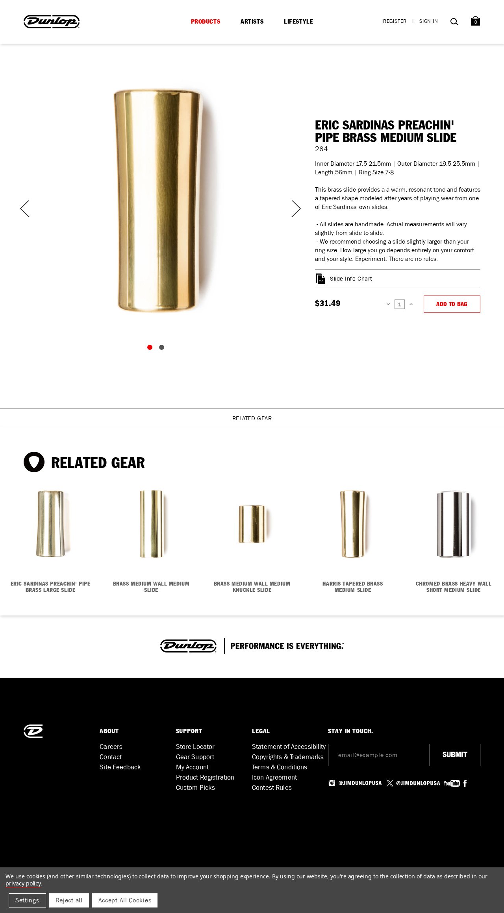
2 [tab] (163, 349)
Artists (252, 21)
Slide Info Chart (351, 279)
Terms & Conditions (280, 767)
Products (205, 21)
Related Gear (252, 418)
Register (395, 21)
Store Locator (195, 747)
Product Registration (205, 777)
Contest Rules (272, 788)
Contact (111, 757)
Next (291, 209)
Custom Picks (195, 788)
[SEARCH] (454, 23)
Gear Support (195, 757)
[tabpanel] (157, 201)
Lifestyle (298, 21)
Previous (24, 209)
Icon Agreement (274, 777)
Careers (111, 747)
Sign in (428, 21)
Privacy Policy (23, 883)
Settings (27, 900)
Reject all (69, 900)
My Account (192, 767)
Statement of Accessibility (289, 747)
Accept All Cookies (125, 900)
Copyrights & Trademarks (288, 757)
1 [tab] (152, 349)
